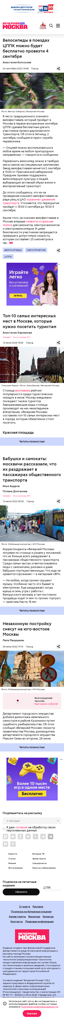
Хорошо (32, 1013)
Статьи (12, 859)
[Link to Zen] (28, 836)
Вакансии (34, 916)
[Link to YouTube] (35, 836)
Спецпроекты (39, 863)
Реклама (38, 906)
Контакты (17, 921)
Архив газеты (39, 859)
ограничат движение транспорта (29, 201)
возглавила (22, 390)
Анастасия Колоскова (17, 62)
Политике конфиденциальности (39, 1006)
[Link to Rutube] (5, 844)
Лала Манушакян (13, 640)
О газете (24, 906)
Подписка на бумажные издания (31, 911)
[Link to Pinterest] (13, 844)
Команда (48, 916)
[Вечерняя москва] (32, 936)
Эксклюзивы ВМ (21, 337)
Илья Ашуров (11, 486)
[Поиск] (51, 25)
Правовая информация (39, 921)
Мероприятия (36, 250)
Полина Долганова (15, 491)
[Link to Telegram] (43, 836)
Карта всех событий (46, 703)
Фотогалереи (15, 868)
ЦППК (8, 256)
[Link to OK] (20, 836)
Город (34, 68)
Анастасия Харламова (17, 332)
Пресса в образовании (44, 868)
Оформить (21, 891)
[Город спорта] (43, 26)
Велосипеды (13, 250)
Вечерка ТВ (38, 854)
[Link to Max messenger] (5, 836)
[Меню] (58, 25)
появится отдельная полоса (28, 223)
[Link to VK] (13, 836)
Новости (12, 854)
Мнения (12, 863)
